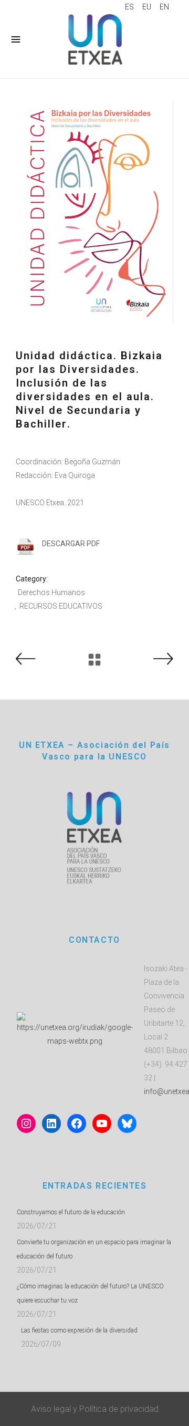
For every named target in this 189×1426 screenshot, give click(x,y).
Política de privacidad (119, 1409)
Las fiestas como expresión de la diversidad (79, 1330)
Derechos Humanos (51, 592)
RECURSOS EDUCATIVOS (60, 606)
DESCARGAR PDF (71, 543)
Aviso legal (51, 1409)
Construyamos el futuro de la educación (71, 1212)
